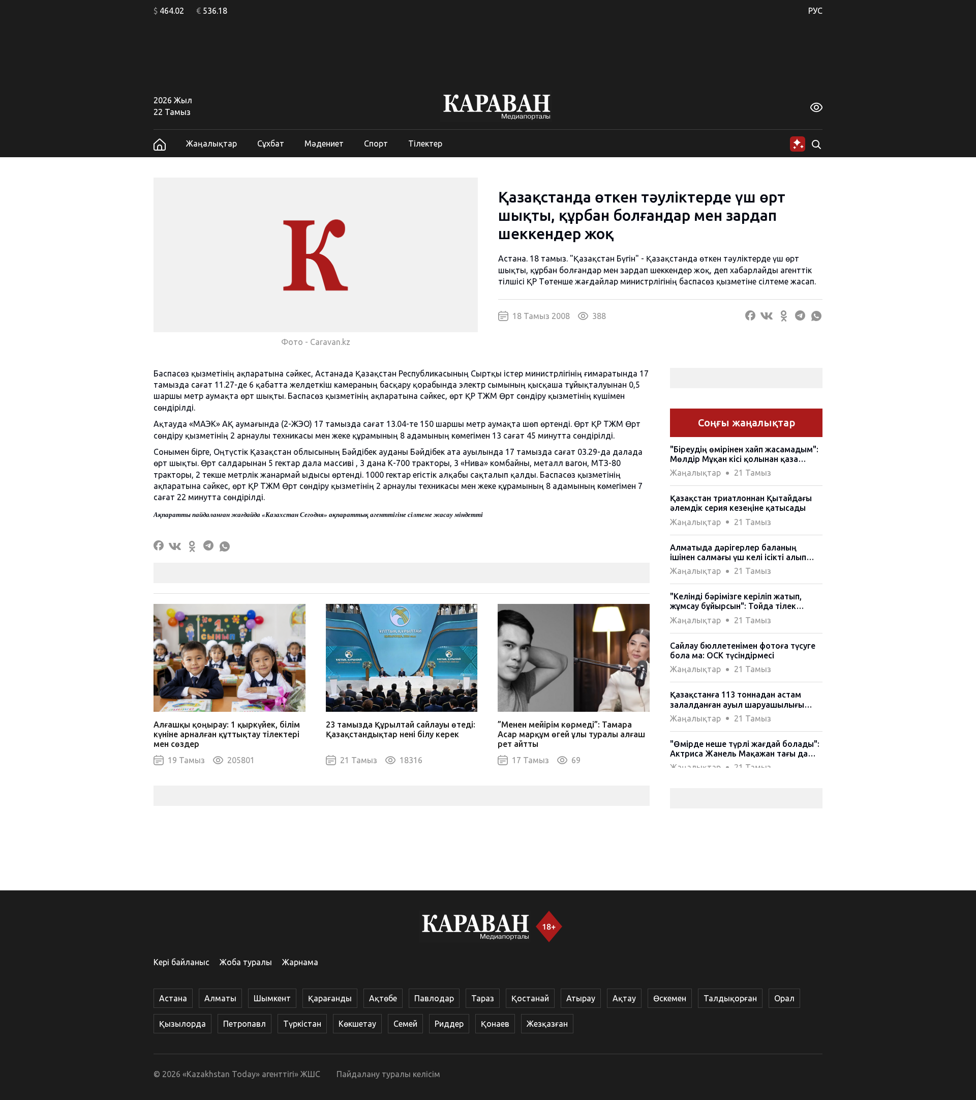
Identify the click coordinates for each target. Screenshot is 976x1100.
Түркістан (302, 1023)
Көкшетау (357, 1023)
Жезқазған (547, 1023)
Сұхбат (270, 143)
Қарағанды (330, 998)
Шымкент (272, 998)
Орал (784, 998)
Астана (173, 998)
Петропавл (244, 1023)
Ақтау (624, 998)
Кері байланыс (181, 962)
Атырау (580, 998)
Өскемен (669, 998)
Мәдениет (324, 143)
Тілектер (425, 143)
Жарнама (300, 962)
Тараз (482, 998)
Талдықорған (730, 998)
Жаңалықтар (211, 143)
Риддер (449, 1023)
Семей (405, 1023)
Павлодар (434, 998)
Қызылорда (182, 1023)
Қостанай (530, 998)
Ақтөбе (383, 998)
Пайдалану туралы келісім (388, 1074)
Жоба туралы (246, 962)
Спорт (376, 143)
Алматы (220, 998)
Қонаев (495, 1023)
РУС (815, 10)
